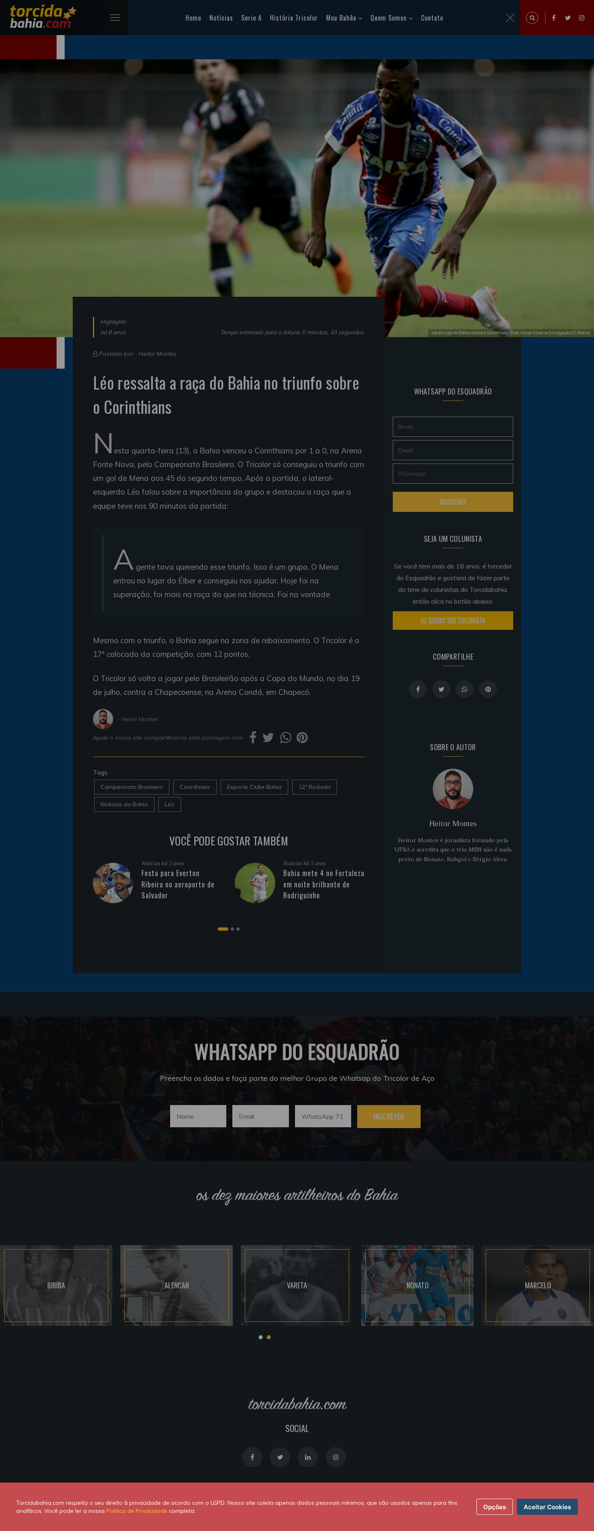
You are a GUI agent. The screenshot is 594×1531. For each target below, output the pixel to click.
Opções (494, 1507)
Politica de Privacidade (136, 1510)
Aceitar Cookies (547, 1507)
